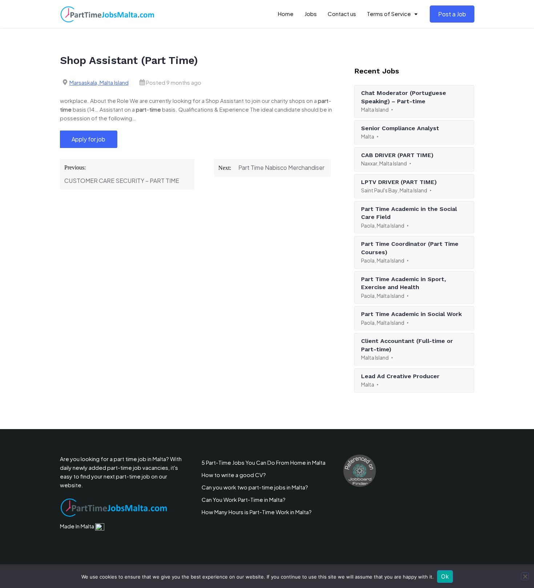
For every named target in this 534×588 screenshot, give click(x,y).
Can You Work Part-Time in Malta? (244, 499)
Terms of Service (389, 13)
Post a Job (452, 14)
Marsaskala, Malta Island (99, 82)
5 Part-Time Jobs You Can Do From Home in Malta (263, 462)
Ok (445, 576)
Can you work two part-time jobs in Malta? (255, 487)
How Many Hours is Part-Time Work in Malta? (257, 511)
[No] (525, 576)
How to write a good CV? (234, 474)
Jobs (310, 13)
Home (286, 13)
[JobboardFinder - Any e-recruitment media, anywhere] (359, 470)
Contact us (342, 13)
